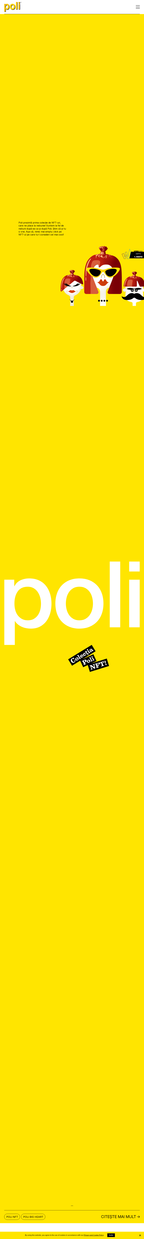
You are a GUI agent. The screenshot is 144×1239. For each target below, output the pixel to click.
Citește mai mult (118, 1220)
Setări (111, 1235)
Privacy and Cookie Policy (94, 1235)
